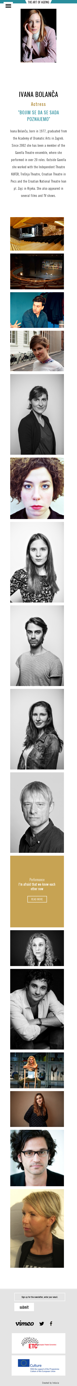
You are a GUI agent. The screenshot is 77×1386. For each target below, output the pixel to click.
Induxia (55, 1382)
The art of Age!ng (38, 2)
